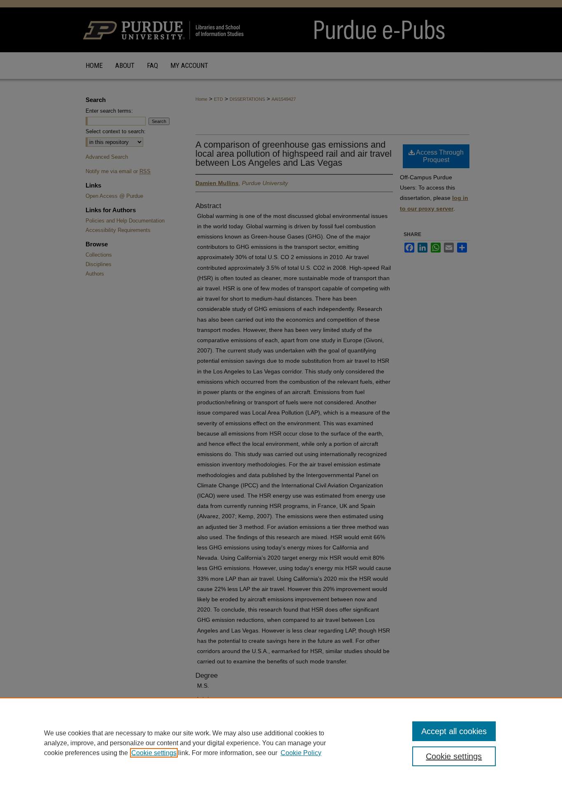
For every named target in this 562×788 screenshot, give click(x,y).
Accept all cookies (454, 731)
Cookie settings (153, 752)
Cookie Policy (301, 752)
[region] (281, 743)
